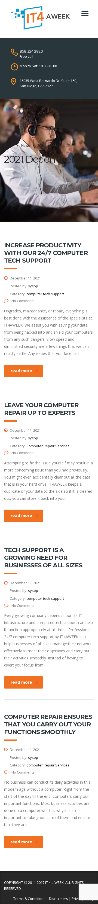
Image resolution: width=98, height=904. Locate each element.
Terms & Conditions (29, 898)
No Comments (23, 300)
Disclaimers (58, 898)
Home (9, 145)
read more (21, 370)
